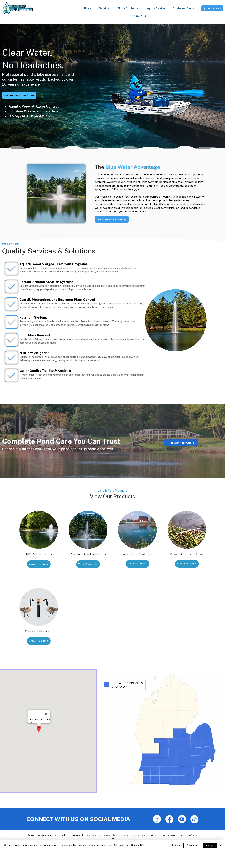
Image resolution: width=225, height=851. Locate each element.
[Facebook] (169, 819)
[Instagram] (157, 819)
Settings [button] (176, 845)
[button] (105, 8)
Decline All (192, 845)
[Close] (221, 845)
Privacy (86, 835)
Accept (210, 845)
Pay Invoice (137, 835)
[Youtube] (182, 819)
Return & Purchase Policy (104, 835)
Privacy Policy (139, 845)
